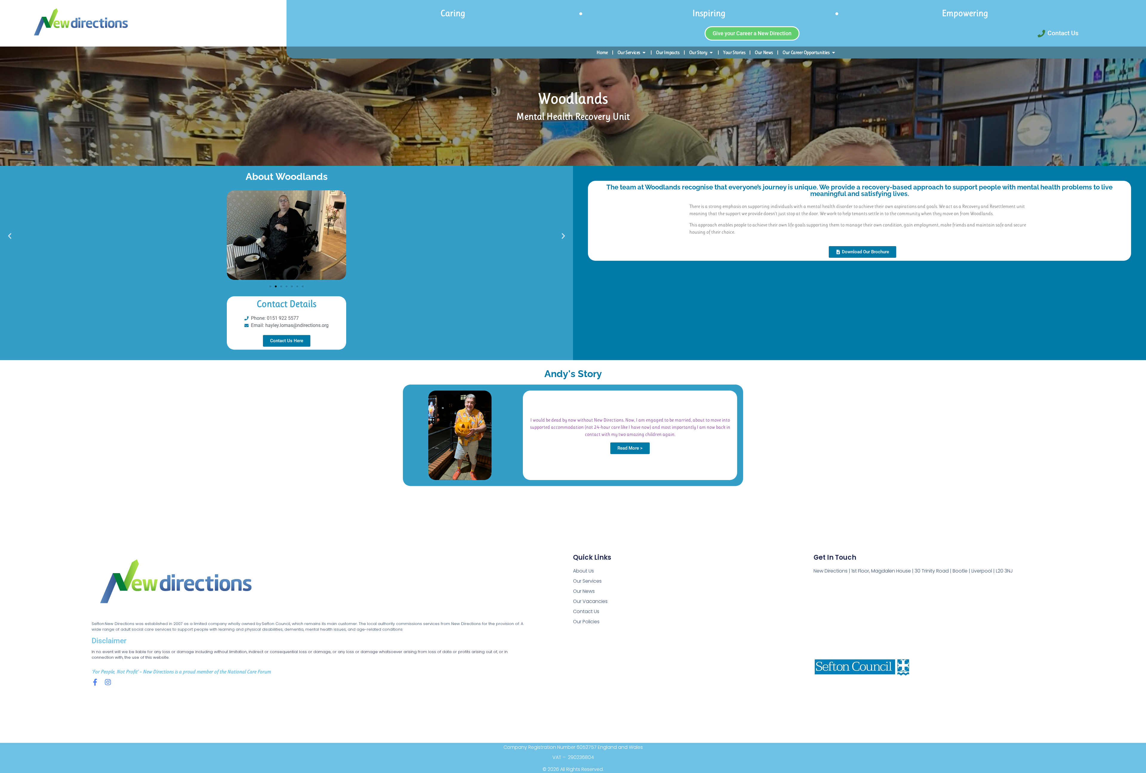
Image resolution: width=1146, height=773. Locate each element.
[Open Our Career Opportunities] (833, 52)
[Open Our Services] (644, 52)
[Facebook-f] (95, 682)
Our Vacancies (590, 601)
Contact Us (586, 611)
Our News (584, 591)
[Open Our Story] (711, 52)
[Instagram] (107, 682)
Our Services (587, 581)
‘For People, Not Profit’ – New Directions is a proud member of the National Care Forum (181, 672)
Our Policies (586, 621)
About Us (583, 570)
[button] (9, 236)
